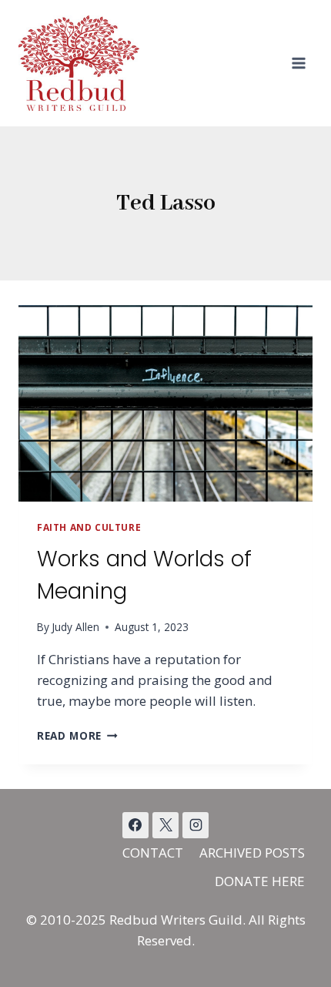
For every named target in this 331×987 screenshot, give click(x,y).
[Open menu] (298, 63)
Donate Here (260, 881)
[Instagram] (195, 825)
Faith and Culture (89, 527)
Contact (152, 852)
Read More (77, 735)
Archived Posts (252, 852)
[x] (135, 825)
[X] (165, 825)
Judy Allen (75, 626)
